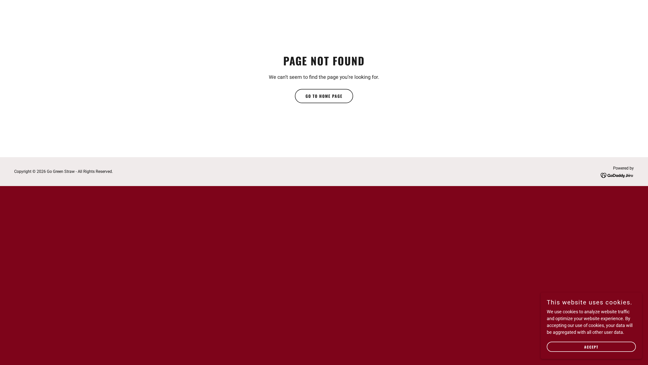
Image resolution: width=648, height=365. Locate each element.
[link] (617, 175)
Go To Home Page (324, 96)
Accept (591, 347)
